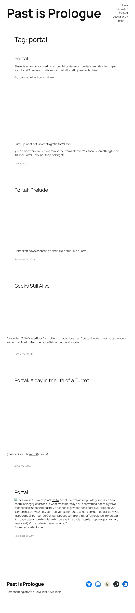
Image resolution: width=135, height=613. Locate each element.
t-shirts (52, 523)
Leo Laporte (71, 342)
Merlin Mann (29, 342)
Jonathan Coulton (79, 338)
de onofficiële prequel (61, 251)
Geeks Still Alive (32, 286)
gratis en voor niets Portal (58, 70)
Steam (18, 66)
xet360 (33, 454)
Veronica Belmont (49, 342)
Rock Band (42, 338)
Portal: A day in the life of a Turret (51, 380)
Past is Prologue (54, 13)
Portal (21, 58)
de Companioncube (55, 515)
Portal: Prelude (31, 190)
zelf (67, 519)
